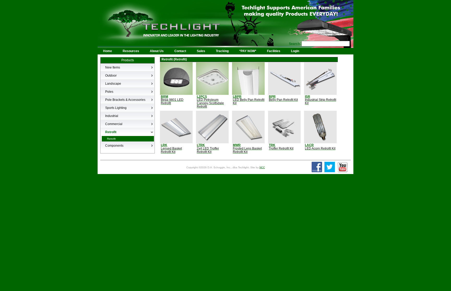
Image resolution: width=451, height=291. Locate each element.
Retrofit (111, 138)
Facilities (273, 51)
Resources (131, 51)
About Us (157, 51)
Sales (201, 51)
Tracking (222, 51)
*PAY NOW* (247, 51)
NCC (262, 167)
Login (295, 51)
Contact (180, 51)
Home (107, 51)
